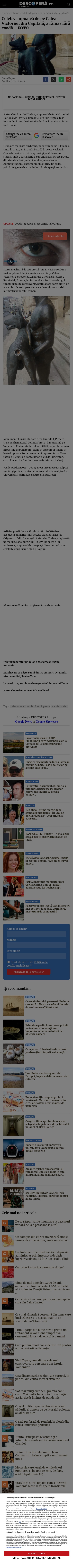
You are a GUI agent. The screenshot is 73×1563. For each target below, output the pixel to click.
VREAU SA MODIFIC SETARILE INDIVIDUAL (36, 1558)
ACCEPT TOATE (36, 1553)
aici (20, 1522)
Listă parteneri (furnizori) (14, 1547)
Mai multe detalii (41, 1509)
